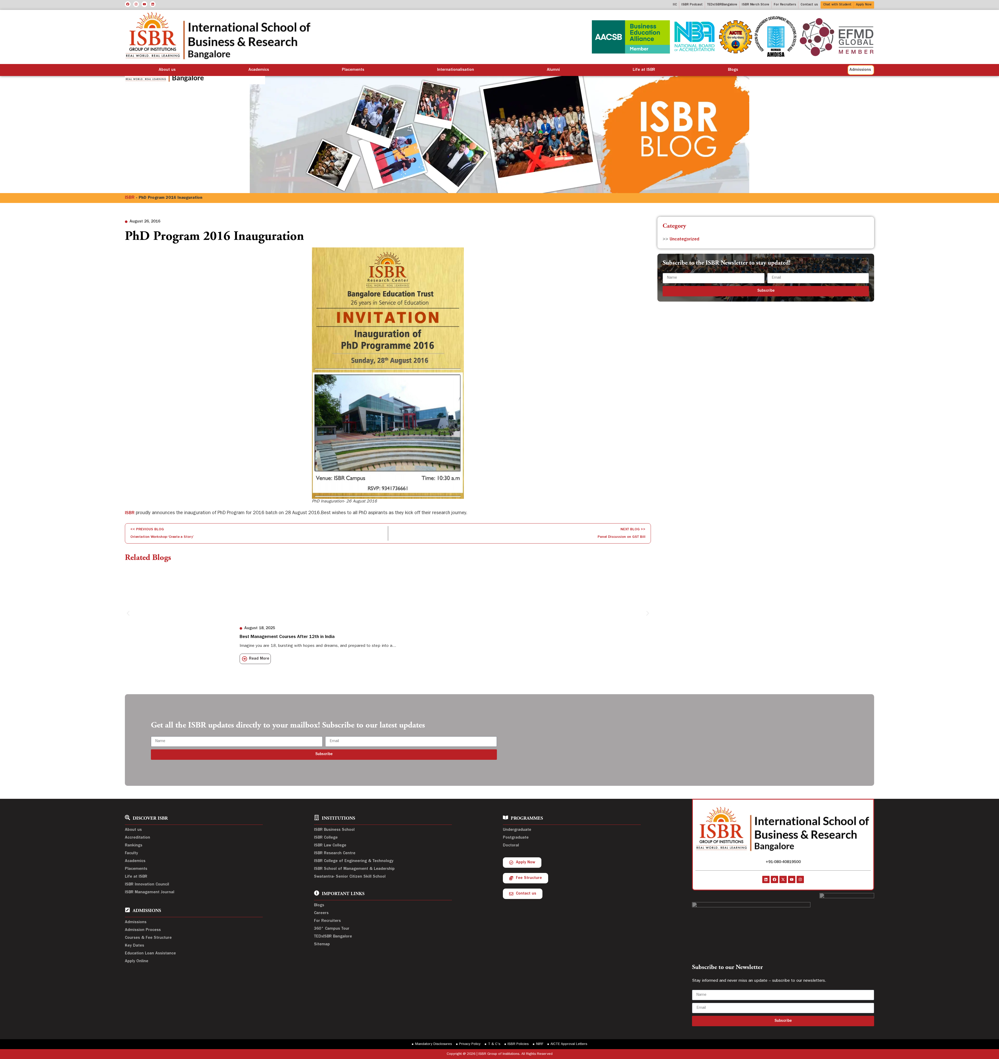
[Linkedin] (153, 4)
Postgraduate (516, 838)
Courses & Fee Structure (148, 938)
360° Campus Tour (331, 929)
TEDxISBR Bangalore (333, 937)
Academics (258, 70)
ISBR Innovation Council (147, 885)
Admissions (135, 922)
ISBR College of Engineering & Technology (353, 861)
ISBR (130, 198)
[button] (128, 613)
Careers (321, 913)
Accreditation (137, 838)
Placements (353, 70)
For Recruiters (327, 921)
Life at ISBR (644, 70)
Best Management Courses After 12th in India (287, 637)
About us (167, 70)
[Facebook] (128, 4)
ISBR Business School (334, 830)
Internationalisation (455, 70)
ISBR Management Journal (149, 892)
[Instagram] (136, 4)
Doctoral (511, 846)
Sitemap (322, 944)
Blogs (733, 70)
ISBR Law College (330, 846)
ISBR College (326, 838)
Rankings (133, 846)
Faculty (131, 853)
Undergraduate (517, 830)
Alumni (553, 70)
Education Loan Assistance (150, 954)
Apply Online (136, 961)
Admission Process (143, 930)
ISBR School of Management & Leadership (354, 869)
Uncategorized (684, 239)
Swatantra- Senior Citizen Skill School (350, 877)
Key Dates (134, 946)
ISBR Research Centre (334, 853)
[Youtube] (144, 4)
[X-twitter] (783, 879)
